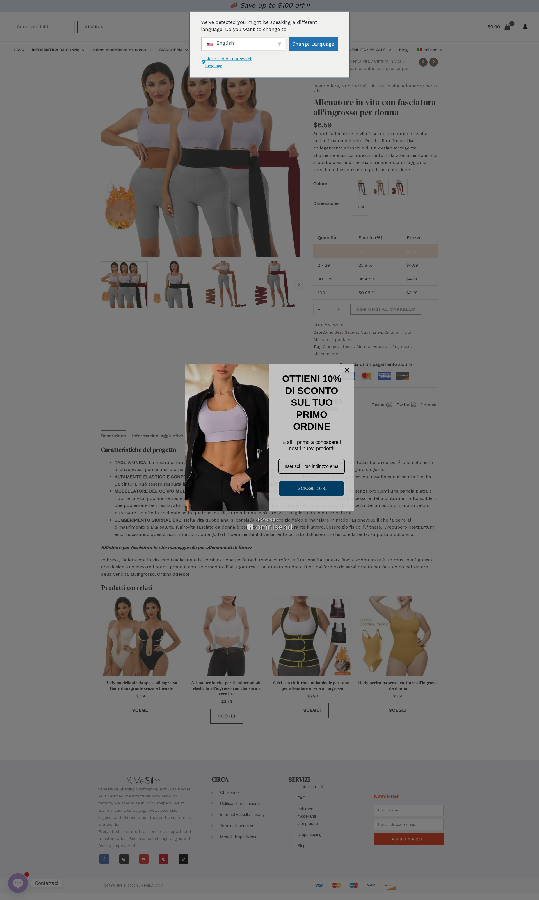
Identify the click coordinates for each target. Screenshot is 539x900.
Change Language (313, 43)
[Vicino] (347, 370)
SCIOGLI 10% (312, 488)
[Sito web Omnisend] (269, 523)
